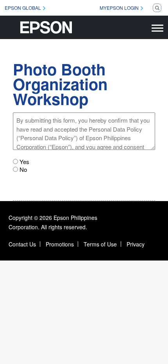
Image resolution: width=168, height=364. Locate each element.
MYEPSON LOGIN (119, 7)
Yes (24, 161)
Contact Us (22, 244)
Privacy (136, 244)
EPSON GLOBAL (23, 7)
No (23, 169)
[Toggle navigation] (157, 27)
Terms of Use (100, 244)
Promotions (60, 244)
